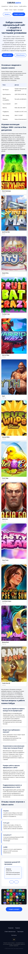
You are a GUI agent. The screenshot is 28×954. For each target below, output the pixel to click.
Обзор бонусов (20, 55)
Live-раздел (20, 9)
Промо (15, 9)
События (11, 6)
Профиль (7, 14)
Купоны (16, 6)
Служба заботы (23, 6)
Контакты (14, 935)
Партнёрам (20, 931)
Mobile (6, 9)
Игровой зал (4, 6)
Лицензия (10, 928)
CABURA (14, 2)
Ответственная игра (10, 931)
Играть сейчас (7, 55)
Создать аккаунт (19, 14)
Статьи (10, 9)
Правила (17, 928)
